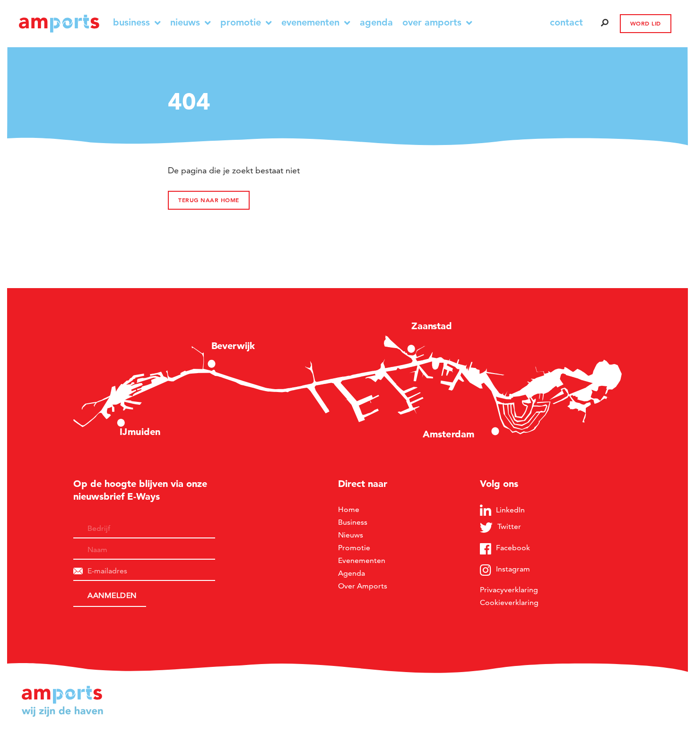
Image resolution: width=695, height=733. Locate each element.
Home (348, 509)
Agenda (376, 22)
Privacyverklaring (509, 589)
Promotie (240, 22)
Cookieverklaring (509, 602)
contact (566, 22)
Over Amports (431, 22)
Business (131, 22)
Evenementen (310, 22)
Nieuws (185, 22)
